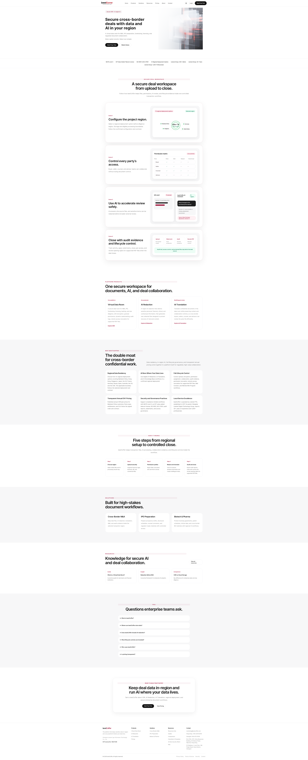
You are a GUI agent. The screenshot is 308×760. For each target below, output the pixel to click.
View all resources (194, 562)
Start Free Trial (201, 3)
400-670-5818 (196, 736)
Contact (170, 3)
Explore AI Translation (180, 323)
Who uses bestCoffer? (128, 647)
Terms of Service (189, 756)
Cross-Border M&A (154, 731)
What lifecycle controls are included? (132, 640)
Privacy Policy (180, 756)
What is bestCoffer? (127, 618)
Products (133, 3)
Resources (149, 3)
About (163, 3)
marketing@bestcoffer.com (193, 731)
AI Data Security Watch (174, 741)
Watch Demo (125, 45)
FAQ (169, 744)
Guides (170, 733)
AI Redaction (134, 733)
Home (126, 3)
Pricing (157, 3)
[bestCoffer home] (107, 3)
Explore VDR (111, 325)
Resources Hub (172, 731)
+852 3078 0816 (197, 733)
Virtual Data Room (136, 731)
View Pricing (160, 706)
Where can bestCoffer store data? (131, 625)
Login (191, 3)
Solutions (141, 3)
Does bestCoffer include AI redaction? (133, 632)
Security (197, 756)
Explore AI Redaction (146, 323)
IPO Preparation (154, 733)
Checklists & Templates (174, 739)
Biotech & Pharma (154, 736)
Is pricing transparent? (128, 654)
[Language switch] (186, 3)
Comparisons (171, 736)
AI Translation (134, 736)
